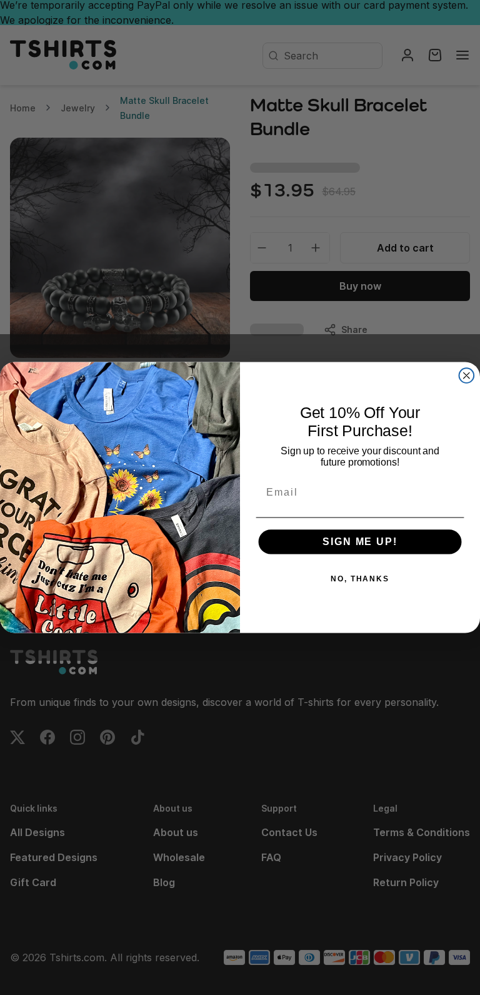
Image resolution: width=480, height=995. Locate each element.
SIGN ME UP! (359, 541)
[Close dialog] (466, 375)
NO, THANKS (360, 578)
